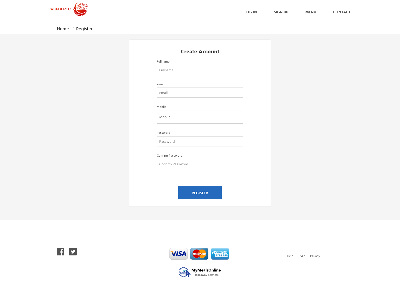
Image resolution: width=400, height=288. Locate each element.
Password (163, 132)
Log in (250, 12)
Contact (341, 12)
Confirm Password (169, 155)
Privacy (315, 255)
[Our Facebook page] (60, 253)
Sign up (281, 12)
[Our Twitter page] (73, 253)
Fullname (163, 61)
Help (290, 255)
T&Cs (301, 255)
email (160, 84)
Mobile (161, 106)
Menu (310, 12)
